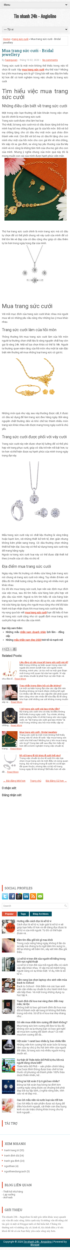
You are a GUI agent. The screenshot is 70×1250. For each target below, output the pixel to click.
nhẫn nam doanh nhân (33, 632)
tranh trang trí (11, 1150)
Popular (9, 914)
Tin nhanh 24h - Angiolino (35, 15)
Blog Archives (41, 914)
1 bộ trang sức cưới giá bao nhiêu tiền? (39, 708)
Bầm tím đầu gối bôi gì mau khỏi (35, 939)
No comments (50, 60)
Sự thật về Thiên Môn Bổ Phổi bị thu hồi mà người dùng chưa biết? (40, 1061)
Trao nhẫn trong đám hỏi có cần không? (40, 685)
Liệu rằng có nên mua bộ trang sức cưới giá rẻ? (43, 662)
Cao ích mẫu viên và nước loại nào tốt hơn (40, 1100)
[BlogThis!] (7, 649)
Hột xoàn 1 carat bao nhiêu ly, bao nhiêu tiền (41, 1041)
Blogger (35, 1244)
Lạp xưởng (9, 1194)
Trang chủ (35, 780)
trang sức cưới (20, 39)
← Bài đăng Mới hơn (14, 780)
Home (6, 39)
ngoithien (9, 1166)
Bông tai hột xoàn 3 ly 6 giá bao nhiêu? (38, 1081)
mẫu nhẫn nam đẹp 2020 (27, 639)
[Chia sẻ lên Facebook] (15, 649)
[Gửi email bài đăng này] (4, 649)
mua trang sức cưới (33, 69)
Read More (20, 678)
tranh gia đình (11, 1160)
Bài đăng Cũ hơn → (56, 780)
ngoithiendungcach (15, 1171)
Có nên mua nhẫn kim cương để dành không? (42, 1022)
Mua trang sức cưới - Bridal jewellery (27, 52)
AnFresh (8, 1197)
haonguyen (11, 60)
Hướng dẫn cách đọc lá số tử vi (34, 921)
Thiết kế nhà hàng (13, 1191)
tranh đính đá (11, 1155)
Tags (23, 914)
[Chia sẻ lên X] (11, 649)
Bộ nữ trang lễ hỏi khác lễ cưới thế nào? (40, 755)
